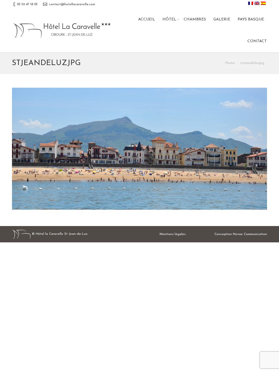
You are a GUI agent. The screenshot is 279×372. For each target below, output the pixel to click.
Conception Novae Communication (240, 234)
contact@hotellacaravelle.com (72, 4)
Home (230, 63)
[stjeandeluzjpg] (139, 149)
